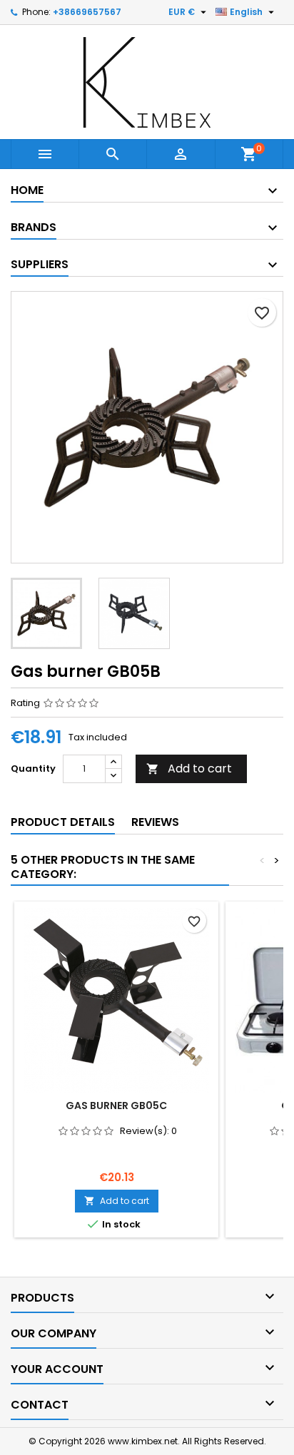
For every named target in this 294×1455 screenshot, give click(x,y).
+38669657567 (87, 12)
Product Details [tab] (63, 822)
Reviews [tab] (155, 822)
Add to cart (189, 768)
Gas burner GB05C (116, 1105)
